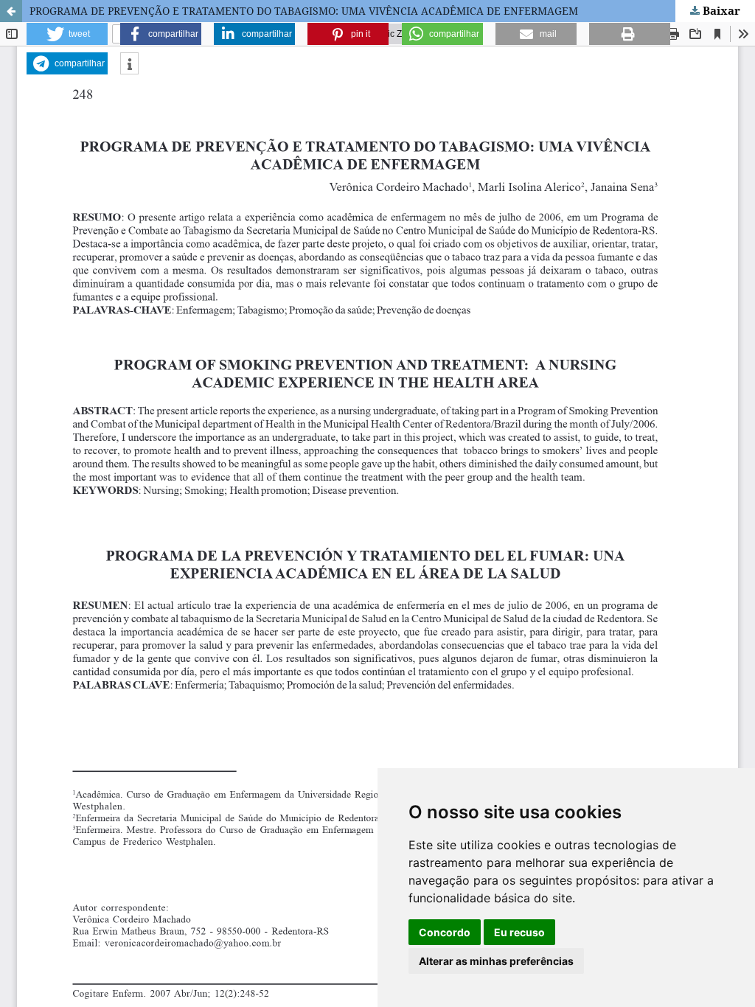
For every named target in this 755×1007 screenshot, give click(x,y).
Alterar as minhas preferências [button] (496, 961)
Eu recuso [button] (519, 932)
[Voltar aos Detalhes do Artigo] (11, 11)
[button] (67, 34)
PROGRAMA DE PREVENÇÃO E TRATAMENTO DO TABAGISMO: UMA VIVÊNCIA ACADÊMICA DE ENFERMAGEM (303, 11)
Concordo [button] (444, 932)
